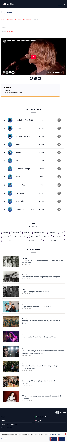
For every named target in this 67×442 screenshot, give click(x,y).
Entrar (63, 412)
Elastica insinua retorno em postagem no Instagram (41, 277)
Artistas (10, 20)
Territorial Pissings (23, 169)
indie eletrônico (39, 232)
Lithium (18, 152)
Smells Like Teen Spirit (24, 120)
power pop (47, 236)
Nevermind (27, 20)
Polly (17, 160)
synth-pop (54, 240)
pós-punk (6, 236)
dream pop (16, 232)
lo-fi (61, 232)
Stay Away (20, 193)
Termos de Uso (6, 428)
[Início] (9, 4)
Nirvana (18, 20)
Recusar (53, 439)
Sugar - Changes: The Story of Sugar (35, 292)
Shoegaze (31, 240)
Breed (18, 144)
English (38, 421)
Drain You (19, 177)
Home (3, 417)
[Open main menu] (60, 4)
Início (3, 20)
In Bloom (19, 128)
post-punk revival (20, 236)
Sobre (3, 421)
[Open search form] (65, 4)
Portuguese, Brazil (42, 417)
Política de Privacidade (9, 424)
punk (10, 240)
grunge (26, 232)
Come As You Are (23, 136)
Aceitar (62, 439)
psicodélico (59, 236)
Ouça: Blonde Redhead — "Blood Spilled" (36, 307)
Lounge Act (20, 185)
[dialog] (33, 437)
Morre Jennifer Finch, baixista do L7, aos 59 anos (39, 337)
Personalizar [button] (4, 439)
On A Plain (20, 201)
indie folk (52, 232)
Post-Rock (34, 236)
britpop (5, 232)
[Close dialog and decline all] (66, 434)
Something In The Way (25, 209)
